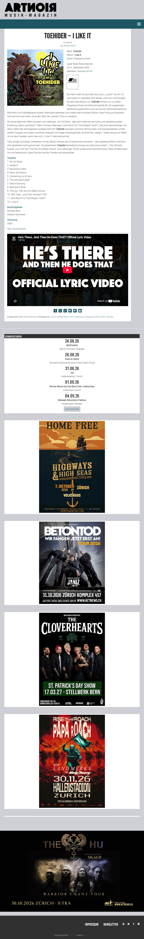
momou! (86, 935)
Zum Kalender (72, 409)
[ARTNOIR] (31, 17)
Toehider (109, 317)
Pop (71, 317)
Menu (139, 24)
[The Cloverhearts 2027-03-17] (72, 705)
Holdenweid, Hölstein (72, 399)
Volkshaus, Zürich (72, 385)
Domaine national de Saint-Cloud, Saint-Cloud (72, 358)
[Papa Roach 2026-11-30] (72, 807)
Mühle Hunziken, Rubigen (72, 344)
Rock (103, 317)
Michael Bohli (19, 229)
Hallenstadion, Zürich (72, 372)
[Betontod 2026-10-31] (72, 603)
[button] (55, 310)
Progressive (79, 317)
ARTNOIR (72, 935)
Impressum (92, 924)
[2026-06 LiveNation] (72, 512)
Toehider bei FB (84, 71)
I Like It (53, 317)
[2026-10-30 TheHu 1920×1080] (72, 911)
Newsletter (111, 924)
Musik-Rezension (30, 317)
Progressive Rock (92, 317)
